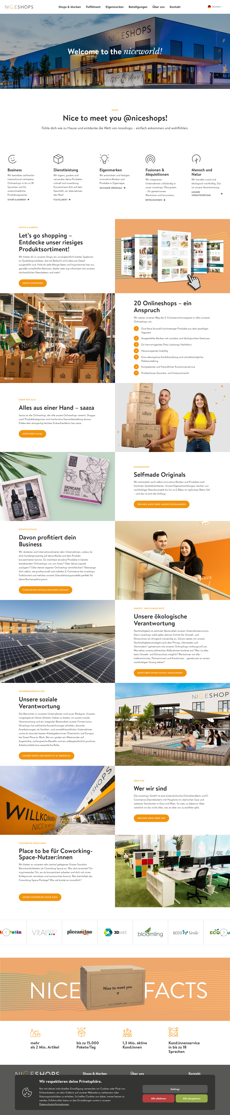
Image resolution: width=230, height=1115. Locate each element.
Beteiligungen (154, 200)
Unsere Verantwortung (201, 194)
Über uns (137, 1073)
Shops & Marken (17, 199)
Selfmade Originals (111, 187)
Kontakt (195, 1073)
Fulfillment (60, 199)
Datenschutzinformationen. (54, 1104)
